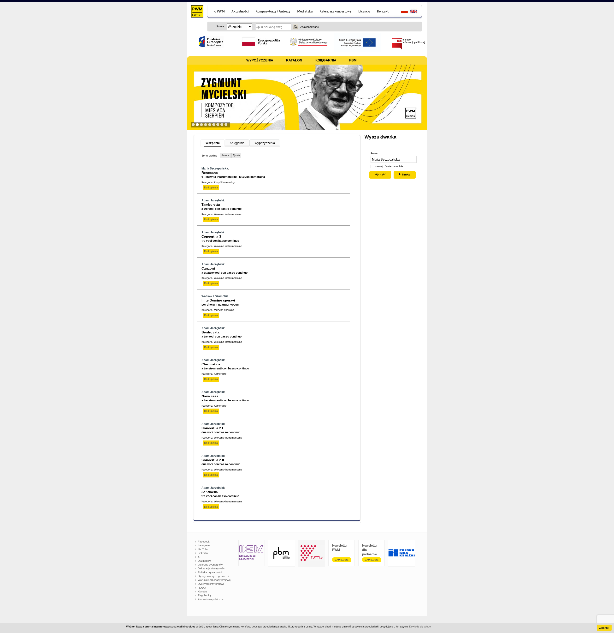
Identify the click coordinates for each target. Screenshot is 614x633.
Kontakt (202, 591)
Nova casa (225, 398)
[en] (416, 12)
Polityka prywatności (210, 572)
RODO (202, 587)
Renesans (233, 175)
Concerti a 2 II (220, 462)
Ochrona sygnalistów (210, 564)
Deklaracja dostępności (211, 568)
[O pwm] (217, 12)
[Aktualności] (240, 12)
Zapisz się (341, 559)
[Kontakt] (383, 12)
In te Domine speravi (220, 302)
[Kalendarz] (335, 12)
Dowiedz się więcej (420, 626)
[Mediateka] (305, 12)
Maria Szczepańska (214, 168)
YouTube (203, 549)
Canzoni (224, 270)
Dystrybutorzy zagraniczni (213, 576)
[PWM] (197, 12)
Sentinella (220, 494)
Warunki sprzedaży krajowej (214, 580)
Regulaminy (205, 595)
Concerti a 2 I (220, 430)
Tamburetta (221, 207)
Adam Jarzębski (212, 200)
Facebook (204, 541)
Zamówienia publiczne (211, 599)
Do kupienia (211, 187)
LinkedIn (203, 553)
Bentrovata (221, 334)
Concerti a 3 (220, 238)
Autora (225, 155)
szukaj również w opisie (389, 166)
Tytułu (236, 155)
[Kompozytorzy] (273, 12)
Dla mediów (204, 560)
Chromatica (225, 366)
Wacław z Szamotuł (214, 296)
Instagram (204, 545)
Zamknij (604, 627)
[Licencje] (364, 12)
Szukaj (295, 26)
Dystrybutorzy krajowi (211, 583)
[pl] (401, 12)
